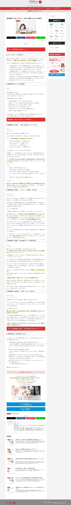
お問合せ (52, 502)
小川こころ (16, 423)
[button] (64, 16)
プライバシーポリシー (62, 502)
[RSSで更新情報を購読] (16, 432)
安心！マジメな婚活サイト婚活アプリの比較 (26, 409)
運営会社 (45, 502)
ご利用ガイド (56, 502)
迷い (18, 413)
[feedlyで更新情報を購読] (14, 432)
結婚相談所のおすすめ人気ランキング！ (35, 11)
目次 (25, 43)
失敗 (13, 413)
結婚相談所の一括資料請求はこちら (57, 74)
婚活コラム (9, 413)
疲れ (15, 413)
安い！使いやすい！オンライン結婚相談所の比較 (26, 404)
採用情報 (48, 502)
